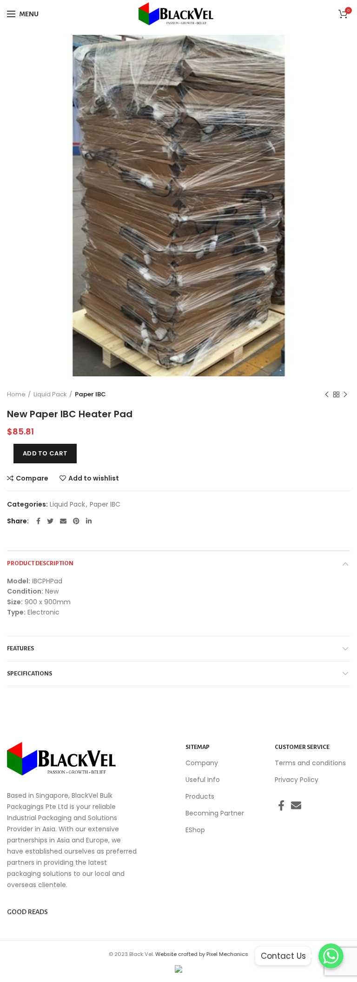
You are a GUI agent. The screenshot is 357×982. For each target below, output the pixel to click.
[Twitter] (50, 521)
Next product (345, 394)
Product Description (40, 563)
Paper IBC (90, 394)
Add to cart (45, 453)
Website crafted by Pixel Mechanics (201, 954)
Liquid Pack (50, 394)
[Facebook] (38, 521)
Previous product (326, 394)
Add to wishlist (93, 478)
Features (20, 648)
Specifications (29, 673)
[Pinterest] (76, 521)
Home (16, 394)
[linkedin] (89, 521)
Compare (32, 478)
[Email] (63, 521)
